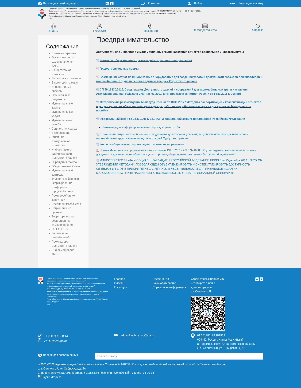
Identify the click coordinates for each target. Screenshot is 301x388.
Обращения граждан (65, 162)
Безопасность (61, 132)
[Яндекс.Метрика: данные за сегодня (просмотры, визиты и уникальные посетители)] (49, 377)
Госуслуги (99, 30)
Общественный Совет (66, 166)
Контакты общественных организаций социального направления (146, 60)
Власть (53, 30)
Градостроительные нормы (119, 68)
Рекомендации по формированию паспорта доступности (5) (141, 127)
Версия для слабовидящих (60, 3)
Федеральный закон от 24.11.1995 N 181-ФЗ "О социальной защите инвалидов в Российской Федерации (172, 118)
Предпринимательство (66, 203)
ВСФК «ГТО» (60, 229)
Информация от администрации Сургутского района (64, 153)
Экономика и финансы (66, 78)
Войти (198, 3)
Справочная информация (169, 287)
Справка (257, 29)
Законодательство (205, 30)
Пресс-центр (149, 30)
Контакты (154, 3)
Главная (119, 278)
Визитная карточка (64, 53)
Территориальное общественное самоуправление (63, 220)
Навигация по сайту (250, 3)
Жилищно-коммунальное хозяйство (61, 141)
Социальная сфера (64, 128)
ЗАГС (55, 65)
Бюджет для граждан (65, 82)
